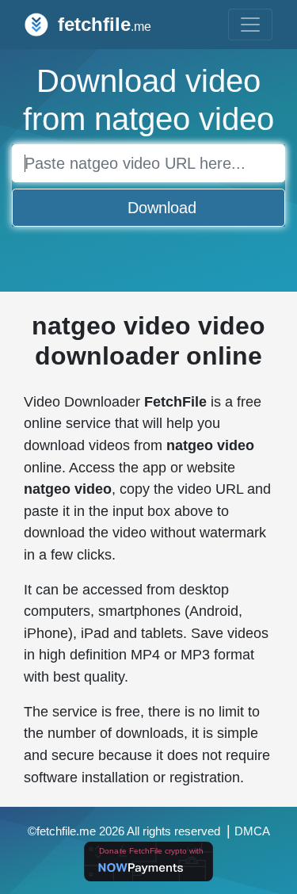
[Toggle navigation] (250, 24)
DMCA (252, 831)
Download (162, 207)
